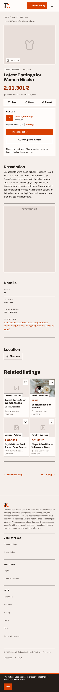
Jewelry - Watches (12, 70)
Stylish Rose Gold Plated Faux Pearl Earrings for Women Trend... (16, 448)
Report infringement (12, 636)
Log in (6, 571)
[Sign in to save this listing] (25, 382)
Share (31, 102)
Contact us (8, 597)
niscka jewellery (24, 116)
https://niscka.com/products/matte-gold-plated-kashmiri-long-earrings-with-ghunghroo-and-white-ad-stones (29, 325)
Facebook (8, 658)
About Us (8, 605)
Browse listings (10, 544)
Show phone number (31, 140)
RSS (20, 658)
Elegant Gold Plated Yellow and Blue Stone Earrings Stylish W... (42, 448)
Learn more (19, 680)
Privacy (7, 613)
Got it (8, 687)
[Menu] (52, 5)
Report (48, 102)
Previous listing (14, 475)
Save (13, 102)
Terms (6, 620)
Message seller (19, 132)
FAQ (6, 628)
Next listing (46, 475)
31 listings (30, 125)
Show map (15, 356)
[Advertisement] (29, 240)
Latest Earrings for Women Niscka (15, 401)
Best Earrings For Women (41, 406)
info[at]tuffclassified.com (40, 652)
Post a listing (9, 552)
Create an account (11, 578)
